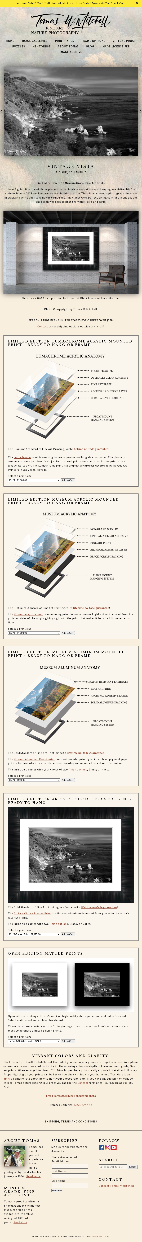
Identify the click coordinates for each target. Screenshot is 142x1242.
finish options (78, 769)
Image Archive (71, 52)
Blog (90, 46)
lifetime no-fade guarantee (90, 449)
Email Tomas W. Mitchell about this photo (71, 1096)
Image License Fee (115, 46)
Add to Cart (67, 480)
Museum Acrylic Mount (28, 614)
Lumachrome (22, 457)
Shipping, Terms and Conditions (71, 1121)
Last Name (58, 1180)
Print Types (64, 41)
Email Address (61, 1161)
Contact (42, 326)
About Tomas (68, 46)
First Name (58, 1171)
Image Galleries (35, 41)
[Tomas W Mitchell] (71, 32)
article (7, 1078)
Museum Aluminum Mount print (34, 759)
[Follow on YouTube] (114, 1148)
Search (132, 1167)
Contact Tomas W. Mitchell (116, 1185)
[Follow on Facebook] (101, 1148)
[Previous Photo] (2, 114)
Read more (33, 1176)
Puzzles (18, 46)
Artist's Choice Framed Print (32, 913)
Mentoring (41, 46)
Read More (20, 1222)
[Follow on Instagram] (107, 1148)
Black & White (83, 1105)
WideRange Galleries (100, 1236)
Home (10, 41)
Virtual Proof (124, 41)
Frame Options (93, 41)
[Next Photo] (140, 114)
